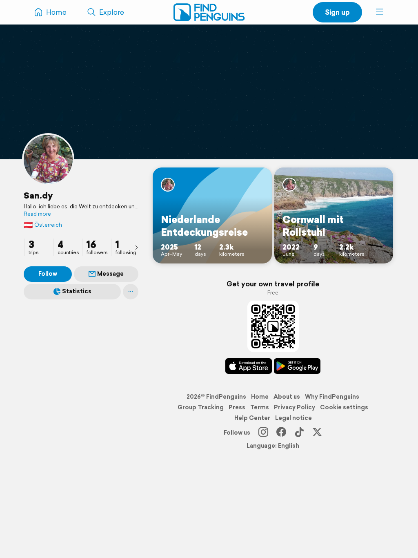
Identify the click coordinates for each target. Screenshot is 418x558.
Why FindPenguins (332, 397)
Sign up (337, 12)
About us (286, 397)
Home (260, 397)
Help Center (252, 418)
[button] (379, 12)
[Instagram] (263, 433)
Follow (47, 274)
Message (110, 274)
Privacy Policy (294, 407)
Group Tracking (201, 407)
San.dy (38, 195)
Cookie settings (344, 407)
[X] (317, 433)
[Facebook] (281, 433)
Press (237, 407)
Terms (259, 407)
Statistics (76, 291)
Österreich (43, 224)
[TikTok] (299, 433)
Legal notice (293, 418)
